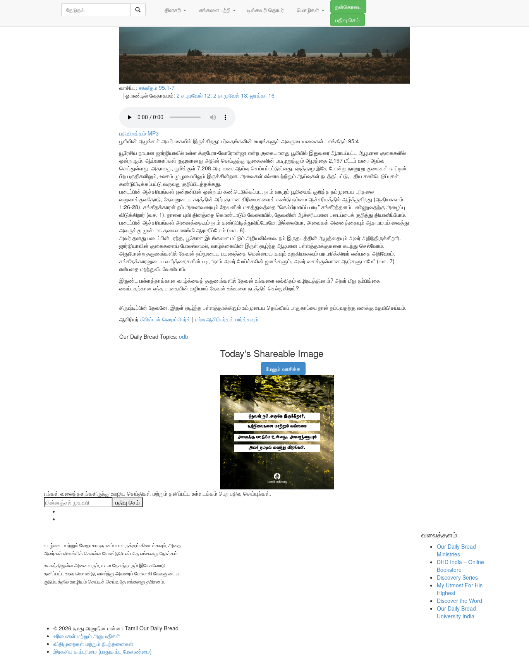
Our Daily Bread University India (456, 612)
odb (183, 336)
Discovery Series (457, 577)
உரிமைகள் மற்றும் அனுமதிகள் (86, 636)
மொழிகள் (308, 10)
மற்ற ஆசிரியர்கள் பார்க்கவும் (226, 319)
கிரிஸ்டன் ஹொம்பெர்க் (165, 319)
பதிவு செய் (347, 20)
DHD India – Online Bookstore (460, 565)
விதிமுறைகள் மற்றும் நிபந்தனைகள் (93, 643)
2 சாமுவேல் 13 (230, 95)
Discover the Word (459, 600)
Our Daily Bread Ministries (456, 550)
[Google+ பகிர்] (235, 364)
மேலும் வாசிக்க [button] (283, 368)
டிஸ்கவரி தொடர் (265, 10)
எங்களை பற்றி (215, 10)
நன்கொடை (348, 6)
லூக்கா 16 (262, 95)
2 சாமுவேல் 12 (193, 95)
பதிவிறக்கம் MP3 (139, 133)
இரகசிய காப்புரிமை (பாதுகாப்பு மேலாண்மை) (102, 651)
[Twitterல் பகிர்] (244, 364)
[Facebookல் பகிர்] (225, 364)
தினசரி (172, 10)
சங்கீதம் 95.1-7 (157, 87)
